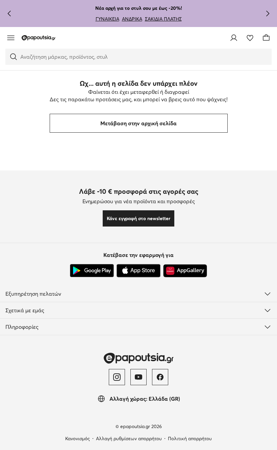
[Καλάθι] (266, 38)
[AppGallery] (185, 270)
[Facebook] (160, 377)
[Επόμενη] (267, 13)
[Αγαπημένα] (250, 38)
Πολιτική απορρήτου (190, 438)
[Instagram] (117, 377)
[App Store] (138, 270)
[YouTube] (138, 377)
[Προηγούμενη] (9, 13)
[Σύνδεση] (234, 38)
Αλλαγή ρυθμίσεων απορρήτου (129, 438)
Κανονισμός (77, 438)
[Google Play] (92, 270)
